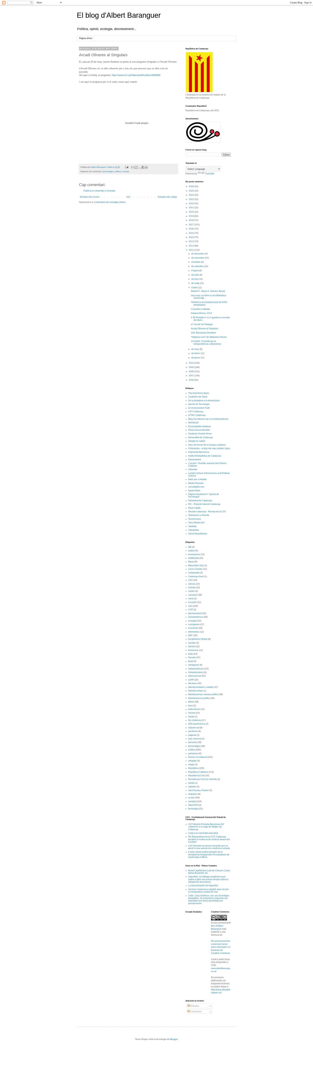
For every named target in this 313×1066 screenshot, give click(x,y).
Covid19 (192, 602)
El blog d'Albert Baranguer (119, 15)
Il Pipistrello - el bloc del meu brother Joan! (209, 448)
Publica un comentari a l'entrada (99, 191)
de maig (195, 283)
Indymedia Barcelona (198, 452)
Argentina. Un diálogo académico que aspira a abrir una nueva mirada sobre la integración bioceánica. (208, 879)
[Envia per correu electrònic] (132, 167)
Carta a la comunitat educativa (203, 833)
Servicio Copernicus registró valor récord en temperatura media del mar (208, 890)
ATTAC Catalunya (197, 415)
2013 (191, 241)
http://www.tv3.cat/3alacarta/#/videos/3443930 (136, 75)
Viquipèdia (193, 530)
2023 (191, 199)
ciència (191, 584)
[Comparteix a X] (139, 167)
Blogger (174, 1039)
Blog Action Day (196, 565)
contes (191, 591)
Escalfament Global (197, 639)
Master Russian (196, 483)
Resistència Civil (196, 775)
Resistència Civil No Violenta (202, 779)
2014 (191, 237)
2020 (191, 212)
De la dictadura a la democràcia (204, 400)
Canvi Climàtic (195, 569)
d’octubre (196, 262)
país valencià (194, 738)
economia (193, 628)
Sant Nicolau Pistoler (198, 790)
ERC (190, 635)
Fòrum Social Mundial (199, 430)
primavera (193, 753)
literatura (192, 683)
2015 (191, 233)
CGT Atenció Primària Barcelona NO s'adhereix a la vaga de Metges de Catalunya (206, 827)
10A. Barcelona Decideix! (203, 332)
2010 (191, 363)
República (193, 768)
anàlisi (191, 550)
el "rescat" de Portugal (202, 324)
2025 (191, 191)
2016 (191, 228)
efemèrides (193, 632)
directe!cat (193, 422)
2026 (191, 186)
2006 (191, 380)
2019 (191, 216)
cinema (191, 587)
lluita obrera (194, 709)
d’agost (195, 270)
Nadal (191, 716)
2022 (191, 203)
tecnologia (193, 808)
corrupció (192, 595)
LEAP (191, 679)
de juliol (195, 275)
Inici (128, 197)
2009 (191, 367)
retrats (191, 783)
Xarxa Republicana (197, 533)
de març (195, 349)
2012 (191, 245)
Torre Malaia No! (196, 522)
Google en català (196, 441)
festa (190, 654)
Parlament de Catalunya (200, 500)
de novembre (198, 258)
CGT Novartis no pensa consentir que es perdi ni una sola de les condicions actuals (209, 847)
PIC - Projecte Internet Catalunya (204, 504)
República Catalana (198, 772)
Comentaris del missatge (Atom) (110, 202)
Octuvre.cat (193, 727)
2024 (191, 195)
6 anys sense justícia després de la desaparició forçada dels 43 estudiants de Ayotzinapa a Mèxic (208, 854)
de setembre (197, 266)
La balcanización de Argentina (203, 885)
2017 (191, 224)
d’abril (194, 287)
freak (190, 661)
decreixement (195, 613)
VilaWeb (192, 526)
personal (192, 742)
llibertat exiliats (195, 691)
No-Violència (194, 720)
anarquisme (194, 554)
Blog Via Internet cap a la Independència (208, 419)
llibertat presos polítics (199, 698)
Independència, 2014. (201, 313)
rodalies (192, 786)
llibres (191, 702)
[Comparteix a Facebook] (143, 167)
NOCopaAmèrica (196, 724)
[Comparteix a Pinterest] (146, 167)
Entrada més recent (89, 197)
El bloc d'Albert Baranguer (221, 926)
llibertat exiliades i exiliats (200, 687)
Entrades (194, 1006)
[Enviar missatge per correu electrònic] (126, 167)
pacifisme (193, 731)
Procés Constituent (197, 757)
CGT (190, 580)
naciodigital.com (196, 487)
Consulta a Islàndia (200, 309)
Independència (195, 668)
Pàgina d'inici (85, 38)
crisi (190, 606)
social (191, 797)
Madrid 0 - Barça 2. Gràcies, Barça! (208, 291)
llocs (190, 705)
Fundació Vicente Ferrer (200, 433)
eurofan (192, 643)
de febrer (196, 353)
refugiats (192, 760)
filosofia (192, 657)
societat (125, 171)
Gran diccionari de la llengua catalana (207, 445)
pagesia (192, 735)
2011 (191, 250)
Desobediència (195, 617)
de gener (196, 357)
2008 (191, 371)
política (118, 171)
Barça (191, 561)
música (191, 713)
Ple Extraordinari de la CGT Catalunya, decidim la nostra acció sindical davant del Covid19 (209, 839)
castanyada (194, 572)
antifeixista (193, 558)
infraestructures (195, 672)
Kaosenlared (194, 459)
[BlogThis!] (136, 167)
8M (189, 547)
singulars (192, 794)
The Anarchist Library (198, 393)
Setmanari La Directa (198, 515)
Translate (209, 173)
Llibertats (192, 469)
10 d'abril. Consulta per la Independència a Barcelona (206, 342)
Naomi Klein (194, 490)
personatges (108, 171)
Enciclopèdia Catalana (199, 426)
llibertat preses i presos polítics (203, 694)
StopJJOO (193, 805)
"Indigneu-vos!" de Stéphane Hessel (208, 337)
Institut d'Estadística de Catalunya (204, 456)
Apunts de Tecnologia (199, 404)
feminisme (193, 650)
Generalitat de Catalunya (200, 437)
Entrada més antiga (167, 197)
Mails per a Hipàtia (197, 479)
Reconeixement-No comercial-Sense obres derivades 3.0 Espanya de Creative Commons (221, 947)
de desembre (198, 253)
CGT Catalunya (195, 411)
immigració (193, 665)
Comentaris (196, 1011)
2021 (191, 207)
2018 (191, 220)
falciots (191, 646)
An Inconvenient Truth (199, 408)
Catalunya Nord (196, 576)
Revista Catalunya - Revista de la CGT (207, 511)
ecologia (192, 621)
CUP (190, 609)
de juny (195, 279)
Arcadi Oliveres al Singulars (204, 328)
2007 (191, 375)
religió (191, 764)
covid (190, 598)
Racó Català (194, 508)
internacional (194, 676)
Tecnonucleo (194, 519)
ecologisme (194, 624)
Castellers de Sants (197, 396)
